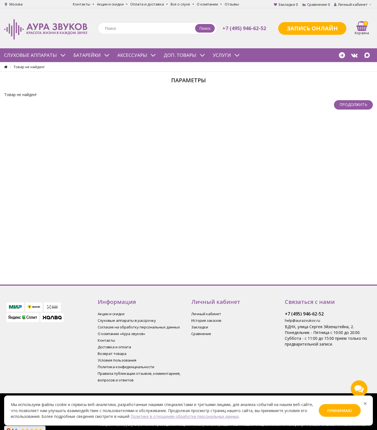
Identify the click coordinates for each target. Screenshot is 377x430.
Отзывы (232, 4)
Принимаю (339, 410)
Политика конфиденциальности (126, 366)
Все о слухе (180, 4)
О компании (207, 4)
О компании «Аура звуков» (121, 333)
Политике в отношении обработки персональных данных (185, 416)
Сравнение (201, 333)
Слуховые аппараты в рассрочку (127, 320)
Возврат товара (112, 353)
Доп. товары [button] (180, 55)
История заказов (206, 320)
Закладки (199, 327)
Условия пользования (117, 360)
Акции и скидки (110, 4)
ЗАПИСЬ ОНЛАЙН (312, 28)
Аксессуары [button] (132, 55)
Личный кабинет (206, 313)
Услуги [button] (222, 55)
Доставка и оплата (114, 346)
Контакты (81, 4)
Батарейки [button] (87, 55)
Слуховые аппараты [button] (30, 55)
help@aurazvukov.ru (302, 320)
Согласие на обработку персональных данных (139, 327)
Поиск (205, 28)
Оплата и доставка (147, 4)
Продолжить (353, 104)
